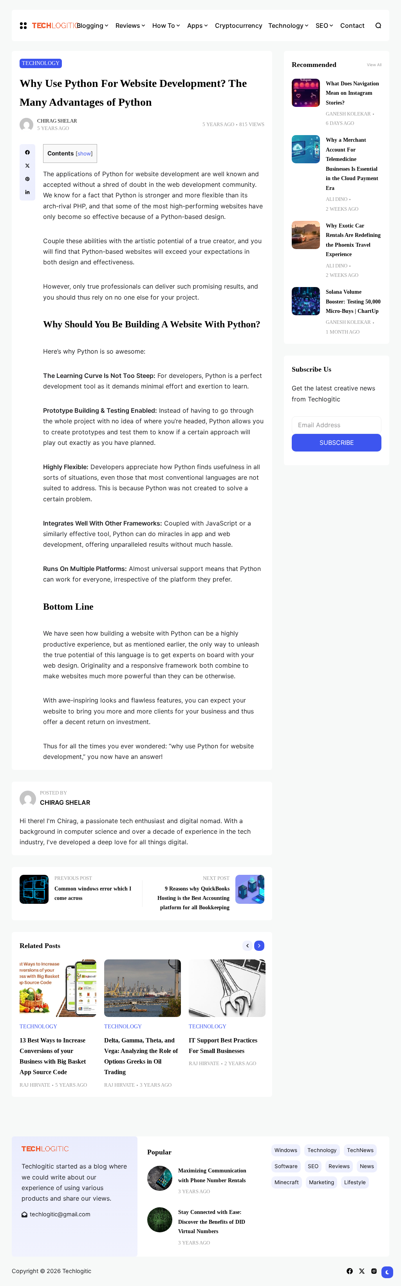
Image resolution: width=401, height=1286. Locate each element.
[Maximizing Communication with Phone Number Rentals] (159, 1178)
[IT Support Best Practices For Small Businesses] (227, 988)
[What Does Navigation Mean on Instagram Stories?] (306, 93)
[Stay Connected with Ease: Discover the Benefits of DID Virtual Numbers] (159, 1219)
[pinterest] (27, 179)
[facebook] (27, 152)
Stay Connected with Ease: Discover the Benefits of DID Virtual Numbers (211, 1221)
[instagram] (374, 1271)
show (84, 153)
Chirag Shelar (57, 121)
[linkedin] (27, 192)
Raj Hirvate (35, 1085)
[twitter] (27, 165)
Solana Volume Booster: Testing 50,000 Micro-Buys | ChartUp (353, 301)
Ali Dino (336, 199)
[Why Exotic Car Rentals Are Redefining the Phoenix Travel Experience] (306, 235)
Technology (41, 63)
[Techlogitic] (48, 25)
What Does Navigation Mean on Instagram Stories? (352, 93)
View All (374, 64)
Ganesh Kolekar (348, 114)
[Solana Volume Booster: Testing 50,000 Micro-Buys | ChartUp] (306, 301)
